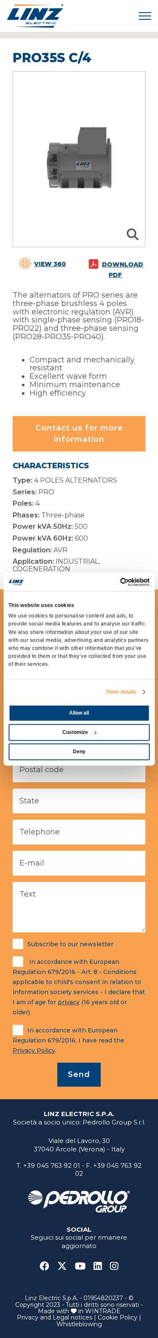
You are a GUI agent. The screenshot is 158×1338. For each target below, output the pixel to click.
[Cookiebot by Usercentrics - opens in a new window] (114, 582)
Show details (121, 692)
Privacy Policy (34, 1050)
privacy (69, 1002)
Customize (75, 732)
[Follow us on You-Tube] (83, 1266)
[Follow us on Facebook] (48, 1266)
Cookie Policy (117, 1317)
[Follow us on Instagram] (114, 1266)
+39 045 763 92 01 (51, 1165)
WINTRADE (103, 1311)
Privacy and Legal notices (54, 1317)
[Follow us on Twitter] (65, 1266)
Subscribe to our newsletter (70, 944)
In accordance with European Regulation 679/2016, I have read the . (68, 1040)
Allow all (79, 713)
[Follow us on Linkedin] (101, 1266)
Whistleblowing (79, 1324)
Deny (79, 752)
